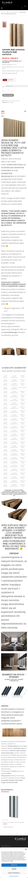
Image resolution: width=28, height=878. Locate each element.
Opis (2, 111)
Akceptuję (14, 865)
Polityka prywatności (14, 876)
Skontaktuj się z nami (6, 846)
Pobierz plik (14, 73)
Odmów (14, 869)
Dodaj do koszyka (8, 95)
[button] (26, 849)
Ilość (3, 86)
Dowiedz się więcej (8, 827)
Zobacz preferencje (14, 873)
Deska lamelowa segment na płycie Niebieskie (13, 823)
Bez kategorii (14, 12)
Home (2, 12)
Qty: (3, 91)
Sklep (7, 12)
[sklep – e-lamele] (9, 3)
